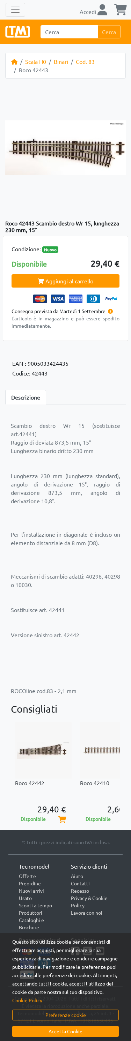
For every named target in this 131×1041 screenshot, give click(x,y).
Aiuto (77, 876)
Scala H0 (35, 61)
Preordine (30, 883)
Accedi (88, 11)
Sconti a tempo (35, 905)
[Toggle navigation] (15, 10)
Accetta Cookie (65, 1031)
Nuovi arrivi (31, 890)
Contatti (80, 883)
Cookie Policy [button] (27, 1000)
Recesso (80, 890)
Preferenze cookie (65, 1015)
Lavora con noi (86, 912)
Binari (61, 61)
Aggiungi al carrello (68, 280)
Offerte (27, 876)
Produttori (30, 912)
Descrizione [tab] (25, 397)
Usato (25, 898)
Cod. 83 (85, 61)
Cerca (109, 31)
